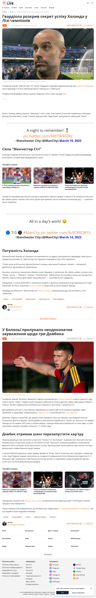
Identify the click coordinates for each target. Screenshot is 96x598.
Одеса (50, 546)
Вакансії (29, 567)
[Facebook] (9, 310)
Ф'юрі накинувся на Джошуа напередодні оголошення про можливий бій (76, 187)
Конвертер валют (32, 584)
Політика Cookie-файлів (11, 576)
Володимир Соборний (16, 525)
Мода (4, 546)
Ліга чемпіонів (17, 299)
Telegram (55, 568)
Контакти (29, 570)
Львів (50, 538)
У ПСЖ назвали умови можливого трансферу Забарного (15, 186)
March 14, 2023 (70, 237)
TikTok (78, 565)
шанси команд (36, 285)
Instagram (56, 575)
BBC (64, 94)
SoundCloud (80, 575)
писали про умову (33, 500)
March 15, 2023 (70, 141)
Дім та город (53, 531)
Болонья (53, 517)
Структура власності (33, 576)
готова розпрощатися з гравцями (74, 508)
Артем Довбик (16, 517)
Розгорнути (48, 554)
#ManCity (31, 232)
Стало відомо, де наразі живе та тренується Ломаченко (77, 491)
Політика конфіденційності (12, 567)
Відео (52, 7)
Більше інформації (78, 593)
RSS (77, 578)
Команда (29, 579)
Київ (27, 538)
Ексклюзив (6, 538)
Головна (4, 12)
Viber (54, 571)
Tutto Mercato (71, 412)
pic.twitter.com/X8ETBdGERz (48, 135)
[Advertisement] (36, 104)
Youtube (55, 565)
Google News (81, 568)
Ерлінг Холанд (45, 290)
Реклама (29, 573)
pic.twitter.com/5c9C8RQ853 (65, 232)
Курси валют (30, 582)
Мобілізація (75, 538)
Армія (21, 7)
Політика (74, 546)
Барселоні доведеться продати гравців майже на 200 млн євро (45, 186)
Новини (14, 7)
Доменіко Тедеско (40, 517)
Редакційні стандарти (10, 573)
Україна (6, 8)
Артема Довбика (65, 399)
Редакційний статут (9, 570)
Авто (4, 531)
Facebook (55, 578)
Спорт (36, 7)
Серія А (28, 517)
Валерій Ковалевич (15, 307)
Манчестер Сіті (44, 299)
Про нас (29, 565)
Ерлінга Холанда (83, 86)
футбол (6, 299)
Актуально (29, 531)
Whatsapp (56, 582)
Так (62, 593)
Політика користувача (10, 565)
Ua (87, 3)
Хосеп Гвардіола (58, 299)
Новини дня (30, 546)
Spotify (78, 571)
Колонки (44, 7)
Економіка (28, 7)
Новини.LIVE (43, 412)
